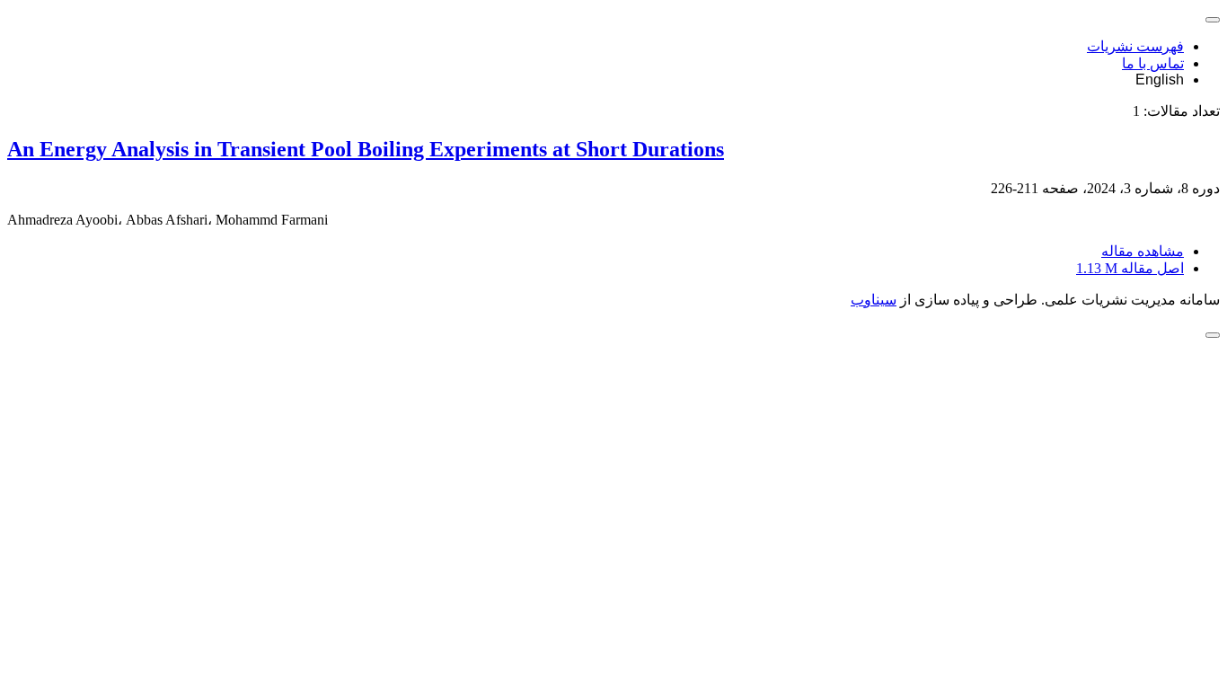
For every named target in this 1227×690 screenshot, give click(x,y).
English (1159, 79)
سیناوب (873, 299)
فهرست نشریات (1135, 46)
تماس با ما (1153, 63)
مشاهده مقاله (1142, 251)
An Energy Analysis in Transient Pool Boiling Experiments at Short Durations (365, 149)
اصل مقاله (1130, 268)
